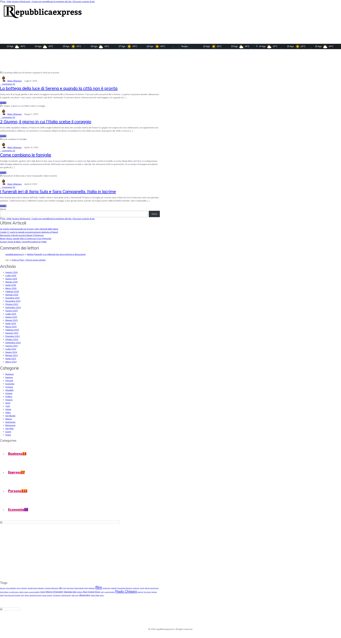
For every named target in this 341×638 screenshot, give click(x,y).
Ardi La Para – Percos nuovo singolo (29, 260)
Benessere (10, 425)
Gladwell (114, 588)
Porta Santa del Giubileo (12, 595)
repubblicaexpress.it (14, 254)
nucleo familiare (109, 592)
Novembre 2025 (12, 301)
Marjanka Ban (70, 592)
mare (42, 592)
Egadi (86, 588)
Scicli (22, 595)
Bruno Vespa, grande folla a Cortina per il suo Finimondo (25, 238)
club (64, 588)
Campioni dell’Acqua (51, 588)
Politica (8, 396)
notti (102, 592)
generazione (106, 588)
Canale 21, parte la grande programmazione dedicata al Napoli (29, 232)
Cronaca (9, 387)
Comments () (8, 84)
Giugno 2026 (11, 278)
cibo (60, 588)
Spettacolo (10, 422)
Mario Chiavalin (54, 591)
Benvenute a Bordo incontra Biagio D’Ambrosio (22, 235)
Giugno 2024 (11, 352)
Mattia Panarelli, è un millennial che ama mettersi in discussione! (56, 254)
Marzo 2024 (11, 362)
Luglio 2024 (10, 349)
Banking (24, 588)
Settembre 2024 (13, 342)
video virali (74, 595)
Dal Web (9, 428)
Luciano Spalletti (34, 592)
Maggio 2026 (11, 282)
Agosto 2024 (11, 346)
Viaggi (8, 409)
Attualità (9, 390)
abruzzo (2, 588)
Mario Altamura (14, 81)
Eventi (8, 431)
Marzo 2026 (11, 288)
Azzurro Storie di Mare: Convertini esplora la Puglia (23, 241)
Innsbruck (136, 588)
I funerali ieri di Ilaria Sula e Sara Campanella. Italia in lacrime (58, 191)
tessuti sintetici (47, 595)
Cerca (3, 209)
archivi (19, 588)
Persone (9, 380)
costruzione (70, 588)
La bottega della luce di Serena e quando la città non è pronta (58, 88)
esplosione (91, 588)
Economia (9, 384)
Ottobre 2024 (11, 339)
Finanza (9, 399)
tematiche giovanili (35, 595)
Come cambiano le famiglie (25, 155)
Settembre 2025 (13, 307)
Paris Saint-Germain (150, 592)
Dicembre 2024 (12, 336)
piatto (2, 595)
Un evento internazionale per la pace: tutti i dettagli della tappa (29, 229)
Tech (7, 406)
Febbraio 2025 (12, 330)
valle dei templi (66, 595)
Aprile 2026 (10, 285)
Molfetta (79, 592)
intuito (142, 588)
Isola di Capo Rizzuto (152, 588)
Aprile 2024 (10, 358)
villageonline (84, 595)
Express (9, 377)
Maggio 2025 (11, 320)
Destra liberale (79, 588)
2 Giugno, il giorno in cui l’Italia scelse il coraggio (45, 121)
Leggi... (3, 102)
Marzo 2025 (11, 326)
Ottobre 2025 (11, 304)
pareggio (140, 592)
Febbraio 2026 (12, 291)
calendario (41, 588)
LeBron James (23, 592)
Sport (7, 403)
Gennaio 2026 (11, 294)
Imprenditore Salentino (124, 588)
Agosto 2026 (11, 272)
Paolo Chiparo (126, 591)
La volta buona (14, 592)
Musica (8, 419)
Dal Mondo (10, 415)
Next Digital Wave (91, 592)
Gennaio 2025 (11, 333)
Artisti (8, 435)
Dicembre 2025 (12, 298)
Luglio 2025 (10, 314)
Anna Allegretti (11, 588)
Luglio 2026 (10, 275)
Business (9, 374)
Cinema (8, 393)
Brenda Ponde (32, 588)
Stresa (27, 595)
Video (8, 412)
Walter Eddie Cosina (97, 595)
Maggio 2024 (11, 355)
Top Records (56, 595)
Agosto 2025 (11, 310)
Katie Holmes (4, 592)
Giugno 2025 (11, 317)
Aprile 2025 (10, 323)
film (98, 587)
